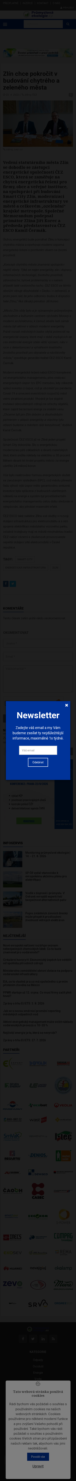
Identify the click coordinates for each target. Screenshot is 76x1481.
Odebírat (38, 762)
